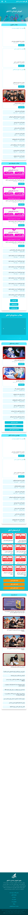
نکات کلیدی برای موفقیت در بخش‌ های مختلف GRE (15, 690)
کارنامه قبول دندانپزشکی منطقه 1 (8, 573)
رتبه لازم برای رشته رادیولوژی (19, 394)
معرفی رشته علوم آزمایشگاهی (19, 82)
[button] (5, 2)
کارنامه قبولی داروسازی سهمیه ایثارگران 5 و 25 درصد (21, 574)
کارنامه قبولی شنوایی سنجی (9, 552)
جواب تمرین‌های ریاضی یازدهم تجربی (17, 250)
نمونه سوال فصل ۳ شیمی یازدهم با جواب (16, 295)
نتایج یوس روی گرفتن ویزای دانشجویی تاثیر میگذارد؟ (16, 630)
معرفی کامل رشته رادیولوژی (19, 156)
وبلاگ (14, 904)
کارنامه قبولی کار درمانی (21, 563)
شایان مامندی (22, 105)
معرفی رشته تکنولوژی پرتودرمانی (18, 41)
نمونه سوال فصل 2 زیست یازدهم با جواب (17, 255)
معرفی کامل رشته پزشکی (20, 111)
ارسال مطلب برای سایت (14, 892)
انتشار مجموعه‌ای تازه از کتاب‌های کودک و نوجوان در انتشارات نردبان (15, 685)
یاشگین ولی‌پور (22, 251)
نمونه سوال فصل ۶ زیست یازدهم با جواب (16, 272)
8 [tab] (10, 338)
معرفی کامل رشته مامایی (20, 133)
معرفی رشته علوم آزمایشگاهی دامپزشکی (17, 117)
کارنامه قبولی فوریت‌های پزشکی (21, 552)
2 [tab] (18, 338)
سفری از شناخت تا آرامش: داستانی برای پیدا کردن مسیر (14, 699)
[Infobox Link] (14, 882)
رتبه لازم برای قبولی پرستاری (19, 405)
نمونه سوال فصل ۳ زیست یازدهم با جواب (16, 261)
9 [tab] (9, 338)
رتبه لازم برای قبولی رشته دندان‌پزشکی (17, 417)
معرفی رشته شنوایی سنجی (19, 62)
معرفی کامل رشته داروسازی (19, 122)
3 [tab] (17, 338)
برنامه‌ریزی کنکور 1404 (21, 333)
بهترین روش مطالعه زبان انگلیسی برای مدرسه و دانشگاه (15, 680)
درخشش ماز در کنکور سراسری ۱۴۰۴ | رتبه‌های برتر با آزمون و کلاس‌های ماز (15, 694)
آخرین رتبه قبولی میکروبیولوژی (19, 400)
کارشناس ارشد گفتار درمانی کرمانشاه (18, 667)
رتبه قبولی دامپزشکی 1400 (20, 389)
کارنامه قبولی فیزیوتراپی (8, 563)
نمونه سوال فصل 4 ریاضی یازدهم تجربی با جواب (15, 180)
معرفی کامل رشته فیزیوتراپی (19, 150)
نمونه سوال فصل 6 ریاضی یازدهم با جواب (16, 221)
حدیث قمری (22, 42)
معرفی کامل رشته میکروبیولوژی (18, 139)
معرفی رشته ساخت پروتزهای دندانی (18, 145)
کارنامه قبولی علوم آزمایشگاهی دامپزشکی (22, 541)
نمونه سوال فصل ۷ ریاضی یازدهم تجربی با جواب (15, 242)
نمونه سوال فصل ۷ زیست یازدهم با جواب (16, 278)
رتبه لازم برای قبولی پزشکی (19, 360)
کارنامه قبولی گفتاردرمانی (8, 540)
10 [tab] (8, 338)
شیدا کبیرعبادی (21, 112)
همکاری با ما (14, 901)
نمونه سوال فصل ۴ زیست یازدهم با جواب (16, 267)
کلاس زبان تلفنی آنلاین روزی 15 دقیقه (17, 706)
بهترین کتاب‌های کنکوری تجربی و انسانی (17, 703)
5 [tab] (14, 338)
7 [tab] (12, 338)
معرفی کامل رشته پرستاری (19, 128)
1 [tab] (20, 338)
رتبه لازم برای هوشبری (20, 381)
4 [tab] (16, 338)
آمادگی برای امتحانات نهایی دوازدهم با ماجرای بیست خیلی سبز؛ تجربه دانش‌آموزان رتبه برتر (15, 612)
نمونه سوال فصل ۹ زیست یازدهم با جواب (16, 289)
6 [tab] (13, 338)
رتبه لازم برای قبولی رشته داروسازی (18, 411)
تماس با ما (14, 899)
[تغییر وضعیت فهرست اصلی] (2, 1)
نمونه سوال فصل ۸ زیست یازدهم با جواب (16, 283)
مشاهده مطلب (21, 45)
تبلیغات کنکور (14, 895)
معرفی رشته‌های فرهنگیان (19, 103)
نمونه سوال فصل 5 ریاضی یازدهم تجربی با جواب (15, 201)
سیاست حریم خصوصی (14, 906)
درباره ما (14, 897)
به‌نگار (4, 913)
